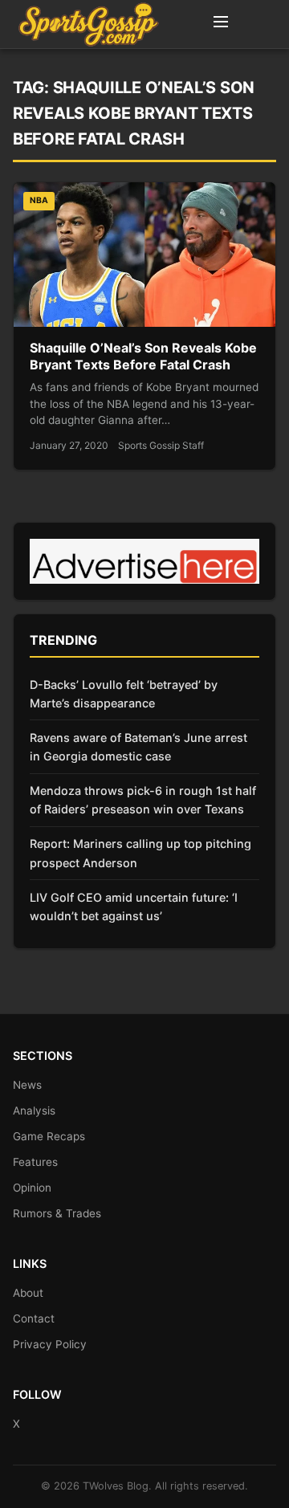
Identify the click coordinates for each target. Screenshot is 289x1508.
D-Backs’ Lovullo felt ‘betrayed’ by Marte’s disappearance (124, 694)
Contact (34, 1318)
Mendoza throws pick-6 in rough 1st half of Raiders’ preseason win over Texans (143, 800)
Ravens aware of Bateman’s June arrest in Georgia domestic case (138, 747)
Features (35, 1161)
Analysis (34, 1110)
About (28, 1292)
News (27, 1084)
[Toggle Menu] (221, 24)
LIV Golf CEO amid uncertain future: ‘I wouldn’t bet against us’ (134, 907)
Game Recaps (49, 1136)
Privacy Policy (50, 1344)
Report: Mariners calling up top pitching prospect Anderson (140, 853)
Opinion (32, 1187)
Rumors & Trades (57, 1213)
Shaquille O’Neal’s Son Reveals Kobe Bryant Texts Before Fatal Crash (143, 356)
